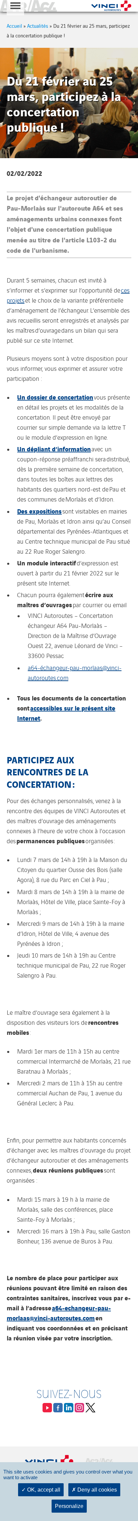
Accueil (14, 25)
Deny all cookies (96, 1490)
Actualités (37, 25)
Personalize (69, 1506)
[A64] (28, 6)
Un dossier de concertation (55, 397)
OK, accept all (43, 1490)
